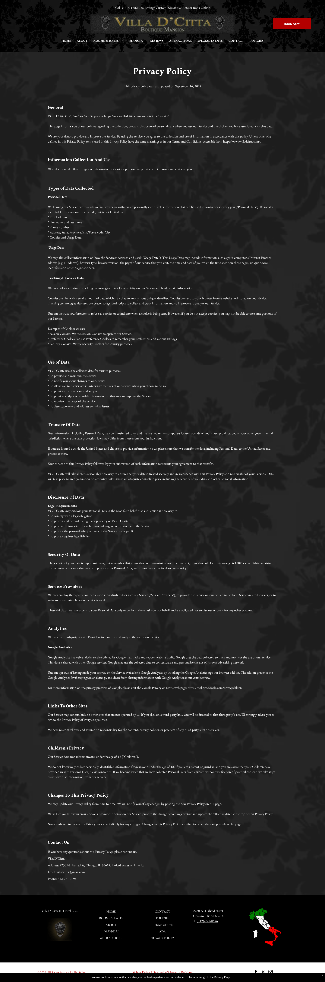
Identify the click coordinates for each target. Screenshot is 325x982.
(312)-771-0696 (207, 921)
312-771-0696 (130, 7)
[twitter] (263, 972)
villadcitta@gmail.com (71, 872)
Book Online (201, 7)
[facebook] (256, 972)
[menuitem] (66, 41)
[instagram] (270, 972)
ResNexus (187, 972)
